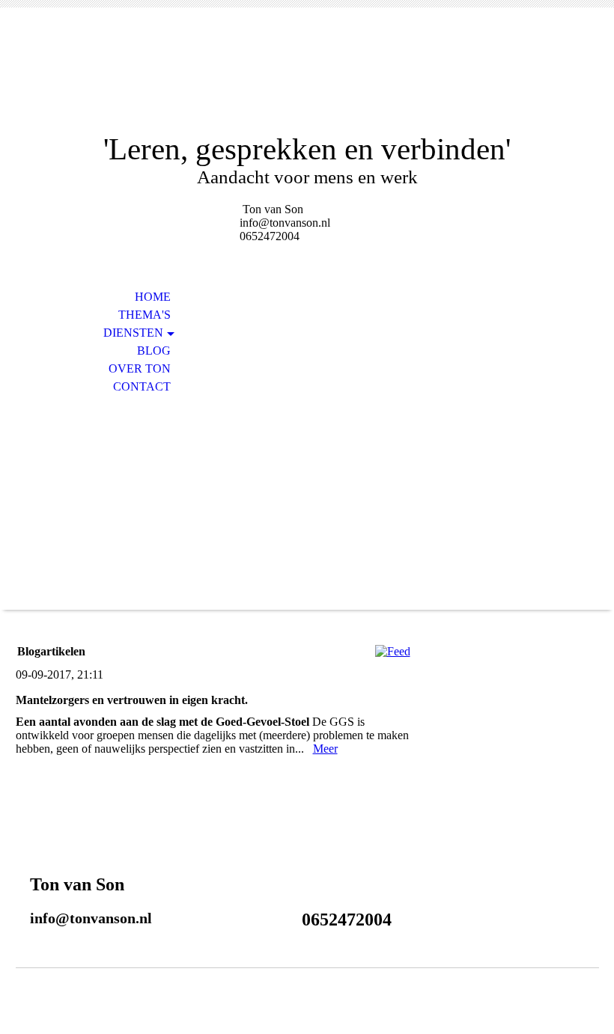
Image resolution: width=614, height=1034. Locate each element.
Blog (154, 350)
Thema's (144, 314)
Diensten (133, 332)
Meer (325, 748)
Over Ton (140, 368)
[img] (307, 80)
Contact (142, 386)
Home (153, 296)
